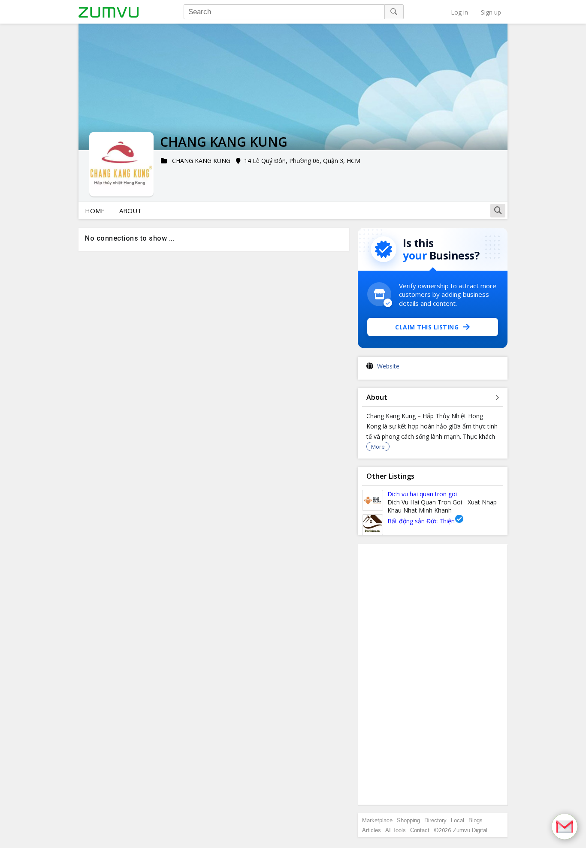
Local (457, 820)
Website (388, 366)
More (378, 446)
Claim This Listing (427, 327)
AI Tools (395, 830)
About (130, 210)
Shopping (408, 820)
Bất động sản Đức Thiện (421, 521)
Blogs (475, 820)
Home (95, 210)
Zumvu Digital (470, 830)
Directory (435, 820)
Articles (371, 830)
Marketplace (377, 820)
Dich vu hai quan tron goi (422, 494)
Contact (419, 830)
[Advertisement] (433, 674)
